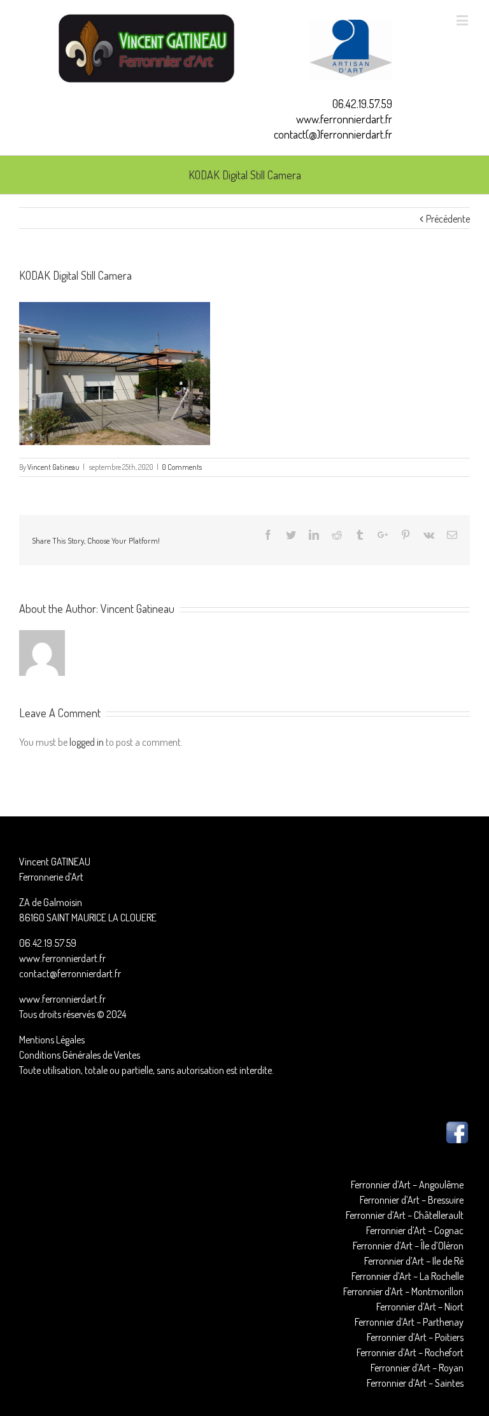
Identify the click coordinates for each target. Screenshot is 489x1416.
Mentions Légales (52, 1039)
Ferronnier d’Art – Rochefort (410, 1352)
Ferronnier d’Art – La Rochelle (407, 1276)
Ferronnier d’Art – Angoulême (407, 1184)
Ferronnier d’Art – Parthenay (409, 1322)
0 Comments (182, 467)
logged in (86, 742)
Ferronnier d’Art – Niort (420, 1306)
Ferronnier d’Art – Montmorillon (403, 1291)
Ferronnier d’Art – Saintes (415, 1383)
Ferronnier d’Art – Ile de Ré (414, 1260)
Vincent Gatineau (53, 467)
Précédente (448, 218)
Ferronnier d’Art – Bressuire (412, 1199)
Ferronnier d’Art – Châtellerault (405, 1215)
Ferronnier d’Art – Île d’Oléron (408, 1245)
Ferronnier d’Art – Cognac (415, 1230)
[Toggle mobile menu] (463, 20)
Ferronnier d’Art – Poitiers (415, 1337)
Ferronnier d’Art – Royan (417, 1367)
